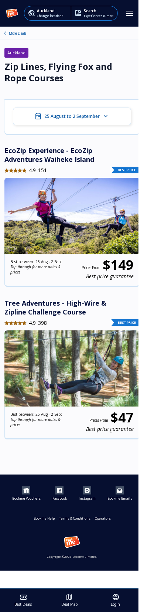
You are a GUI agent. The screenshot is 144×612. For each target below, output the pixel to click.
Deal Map (69, 600)
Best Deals (23, 600)
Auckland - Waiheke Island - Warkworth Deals (5, 33)
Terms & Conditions (74, 518)
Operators (103, 518)
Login (115, 600)
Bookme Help (44, 518)
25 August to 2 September (72, 116)
